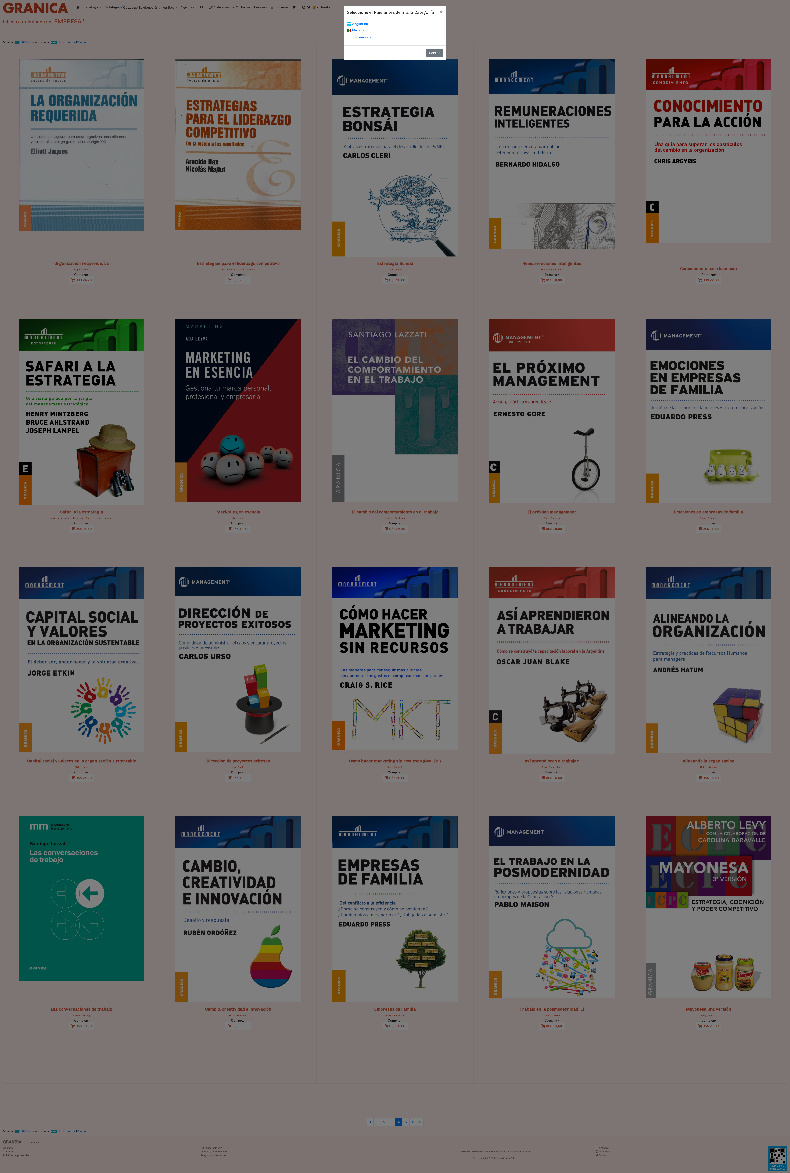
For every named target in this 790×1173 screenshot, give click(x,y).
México (357, 30)
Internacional (361, 37)
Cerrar (434, 53)
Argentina (359, 24)
